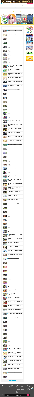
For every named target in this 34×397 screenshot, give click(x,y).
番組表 (1, 386)
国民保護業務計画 (22, 389)
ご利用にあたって (28, 388)
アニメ (21, 5)
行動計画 (21, 388)
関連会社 (16, 391)
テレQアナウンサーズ (10, 386)
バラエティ (10, 5)
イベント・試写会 (25, 5)
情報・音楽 (6, 5)
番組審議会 (17, 392)
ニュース (2, 5)
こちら (17, 395)
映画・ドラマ (17, 5)
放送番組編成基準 (22, 386)
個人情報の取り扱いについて (29, 386)
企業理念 (16, 386)
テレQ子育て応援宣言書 (18, 389)
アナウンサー (31, 5)
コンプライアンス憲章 (17, 388)
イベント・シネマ (2, 391)
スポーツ (13, 5)
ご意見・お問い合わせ (28, 389)
